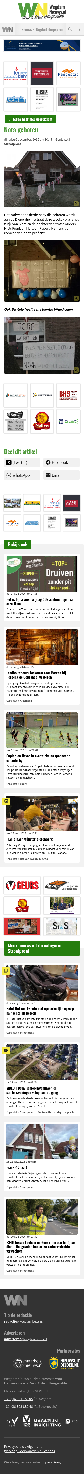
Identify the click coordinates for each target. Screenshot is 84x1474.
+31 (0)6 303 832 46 (18, 1406)
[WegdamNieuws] (42, 11)
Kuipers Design (52, 1462)
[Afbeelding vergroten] (42, 179)
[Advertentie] (16, 73)
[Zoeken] (70, 29)
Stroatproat (12, 144)
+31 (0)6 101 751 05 (18, 1398)
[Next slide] (76, 1421)
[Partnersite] (27, 1363)
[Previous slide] (7, 1421)
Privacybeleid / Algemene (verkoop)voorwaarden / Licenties (29, 1448)
